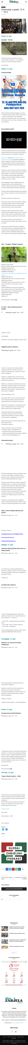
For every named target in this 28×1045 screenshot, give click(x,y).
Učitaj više (13, 952)
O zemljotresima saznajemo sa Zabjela (20, 878)
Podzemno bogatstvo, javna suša (16, 946)
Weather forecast (14, 984)
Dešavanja (3, 7)
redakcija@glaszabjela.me (18, 1022)
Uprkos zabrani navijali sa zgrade (7, 878)
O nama (4, 1036)
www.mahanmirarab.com (7, 537)
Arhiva (6, 5)
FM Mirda (9, 159)
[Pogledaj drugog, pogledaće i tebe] (4, 935)
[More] (22, 869)
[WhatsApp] (16, 869)
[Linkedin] (19, 869)
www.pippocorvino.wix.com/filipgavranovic (12, 534)
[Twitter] (10, 869)
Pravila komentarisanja (11, 1036)
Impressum (14, 1038)
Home (2, 5)
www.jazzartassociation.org (8, 541)
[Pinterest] (13, 869)
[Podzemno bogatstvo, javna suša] (4, 947)
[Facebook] (7, 869)
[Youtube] (15, 1032)
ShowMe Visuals (5, 809)
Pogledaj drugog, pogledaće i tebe (17, 933)
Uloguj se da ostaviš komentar (14, 888)
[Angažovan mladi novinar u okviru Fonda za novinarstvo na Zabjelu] (4, 928)
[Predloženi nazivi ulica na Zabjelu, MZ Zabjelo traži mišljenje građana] (4, 941)
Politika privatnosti (20, 1036)
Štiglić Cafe (4, 157)
